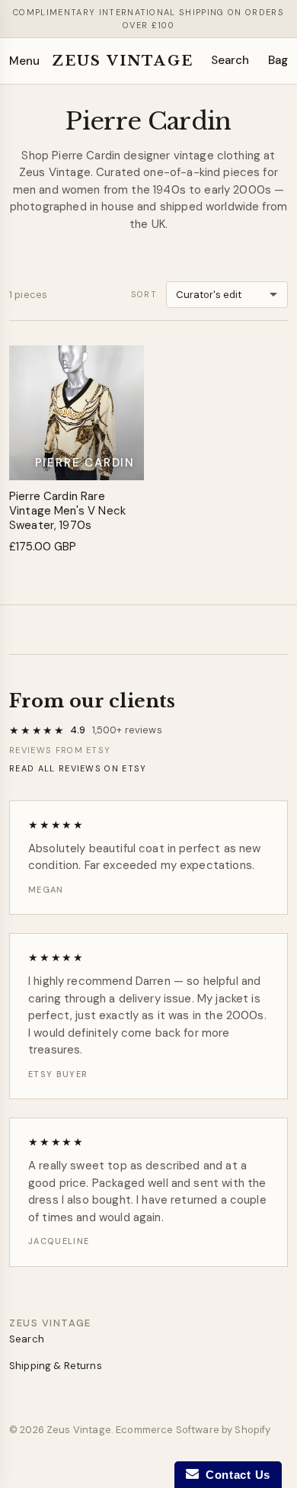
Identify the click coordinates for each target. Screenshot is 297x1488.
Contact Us (234, 1474)
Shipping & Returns (55, 1365)
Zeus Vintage (122, 61)
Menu (24, 61)
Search (230, 60)
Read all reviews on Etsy (78, 768)
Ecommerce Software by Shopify (193, 1429)
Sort (144, 294)
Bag (278, 60)
